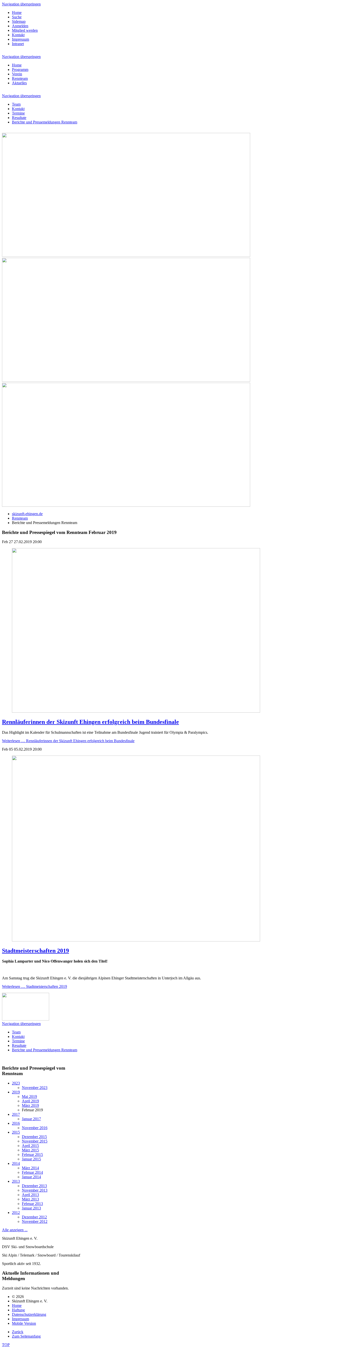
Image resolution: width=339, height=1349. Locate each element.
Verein (17, 74)
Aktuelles (19, 83)
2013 (16, 1181)
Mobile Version (24, 1323)
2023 (16, 1083)
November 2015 (34, 1141)
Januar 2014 (31, 1177)
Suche (17, 17)
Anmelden (20, 26)
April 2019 (30, 1101)
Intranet (18, 44)
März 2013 (30, 1199)
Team (16, 104)
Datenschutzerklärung (29, 1314)
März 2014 (30, 1168)
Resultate (19, 118)
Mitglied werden (25, 30)
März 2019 (30, 1105)
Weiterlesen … (68, 741)
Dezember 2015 (34, 1137)
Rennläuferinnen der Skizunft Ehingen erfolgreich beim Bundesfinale (90, 722)
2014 (16, 1163)
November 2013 (34, 1190)
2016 (16, 1123)
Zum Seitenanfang (26, 1336)
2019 (16, 1092)
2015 (16, 1132)
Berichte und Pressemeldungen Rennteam (44, 122)
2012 (16, 1212)
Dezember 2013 (34, 1186)
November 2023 (34, 1087)
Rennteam (20, 78)
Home (17, 12)
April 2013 (30, 1195)
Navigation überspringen (21, 4)
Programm (20, 69)
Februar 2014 (32, 1172)
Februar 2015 (32, 1154)
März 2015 (30, 1150)
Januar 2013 (31, 1208)
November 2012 (34, 1221)
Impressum (20, 39)
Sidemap (19, 21)
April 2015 (30, 1146)
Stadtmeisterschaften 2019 (35, 950)
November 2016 (34, 1128)
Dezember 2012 (34, 1217)
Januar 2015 (31, 1159)
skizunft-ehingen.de (27, 514)
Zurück (17, 1332)
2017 (16, 1114)
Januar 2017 (31, 1119)
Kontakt (18, 35)
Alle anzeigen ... (15, 1230)
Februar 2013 (32, 1204)
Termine (18, 113)
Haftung (18, 1310)
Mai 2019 (29, 1096)
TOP (6, 1345)
